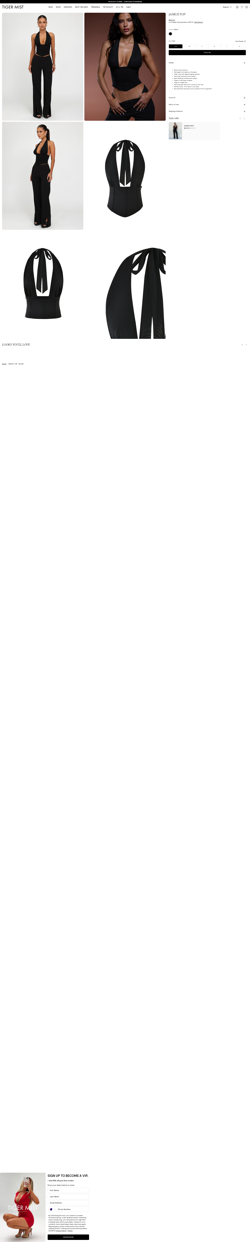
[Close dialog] (87, 1176)
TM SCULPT (108, 7)
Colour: (173, 30)
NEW (51, 7)
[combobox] (53, 1209)
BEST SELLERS (81, 7)
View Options (198, 22)
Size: (172, 41)
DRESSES (68, 7)
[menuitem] (51, 7)
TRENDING (95, 7)
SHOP (58, 7)
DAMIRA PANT (189, 126)
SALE (128, 7)
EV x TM (119, 7)
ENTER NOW (68, 1237)
